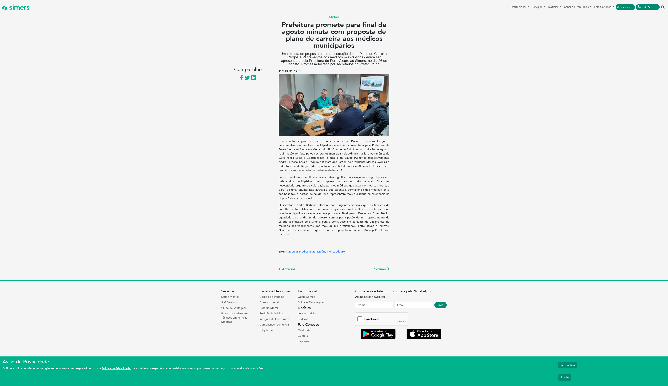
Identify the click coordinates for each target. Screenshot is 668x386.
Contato (303, 336)
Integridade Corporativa (275, 319)
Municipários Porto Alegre (328, 252)
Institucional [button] (519, 7)
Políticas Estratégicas (311, 302)
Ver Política (568, 365)
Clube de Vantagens (233, 308)
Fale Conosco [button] (603, 7)
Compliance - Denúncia (274, 325)
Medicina (305, 252)
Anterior (288, 269)
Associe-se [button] (624, 7)
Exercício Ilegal (269, 302)
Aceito (565, 377)
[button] (663, 7)
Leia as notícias (307, 313)
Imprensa (303, 341)
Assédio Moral (269, 308)
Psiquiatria (266, 330)
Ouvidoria (304, 330)
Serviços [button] (537, 7)
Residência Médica (271, 313)
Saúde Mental (230, 297)
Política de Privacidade (116, 368)
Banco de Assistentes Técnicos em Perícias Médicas (234, 318)
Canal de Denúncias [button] (576, 7)
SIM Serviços (229, 302)
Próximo (380, 269)
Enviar (440, 305)
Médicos (292, 252)
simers (18, 7)
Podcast (303, 319)
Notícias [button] (553, 7)
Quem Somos (306, 297)
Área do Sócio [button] (646, 7)
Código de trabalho (272, 297)
